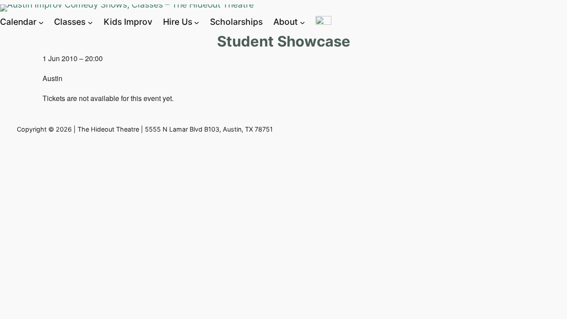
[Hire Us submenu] (196, 22)
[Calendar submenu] (41, 22)
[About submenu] (302, 22)
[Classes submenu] (90, 22)
